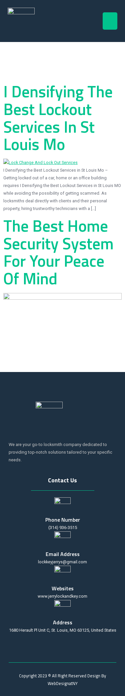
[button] (110, 21)
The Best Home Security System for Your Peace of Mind (58, 252)
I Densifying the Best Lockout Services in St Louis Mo (58, 117)
